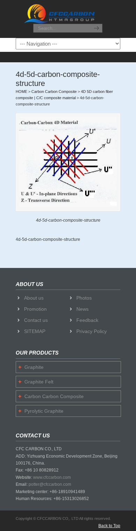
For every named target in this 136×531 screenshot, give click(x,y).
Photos (84, 298)
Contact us (36, 320)
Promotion (35, 309)
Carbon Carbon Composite (54, 396)
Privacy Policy (91, 331)
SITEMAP (34, 331)
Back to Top (109, 525)
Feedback (87, 320)
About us (34, 298)
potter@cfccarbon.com (50, 484)
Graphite (34, 367)
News (82, 309)
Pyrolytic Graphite (43, 411)
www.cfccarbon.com (52, 477)
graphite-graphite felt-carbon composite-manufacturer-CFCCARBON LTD (68, 13)
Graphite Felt (38, 382)
